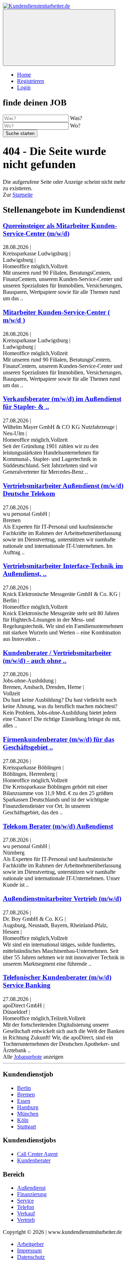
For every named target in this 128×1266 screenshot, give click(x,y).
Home (24, 75)
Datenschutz (31, 1257)
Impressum (29, 1250)
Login (24, 87)
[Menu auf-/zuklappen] (59, 37)
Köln (22, 1120)
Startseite (22, 195)
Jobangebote (28, 1057)
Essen (23, 1101)
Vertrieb (26, 1220)
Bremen (26, 1094)
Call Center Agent (37, 1154)
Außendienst (31, 1188)
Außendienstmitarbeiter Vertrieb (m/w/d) (62, 898)
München (27, 1114)
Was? (76, 118)
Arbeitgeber (30, 1244)
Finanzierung (32, 1194)
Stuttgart (26, 1127)
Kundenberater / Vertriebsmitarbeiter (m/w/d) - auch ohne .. (57, 656)
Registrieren (30, 81)
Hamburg (27, 1107)
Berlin (24, 1088)
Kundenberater (33, 1160)
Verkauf (26, 1213)
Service (25, 1201)
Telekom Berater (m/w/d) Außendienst (58, 826)
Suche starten (20, 133)
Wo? (75, 126)
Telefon (25, 1207)
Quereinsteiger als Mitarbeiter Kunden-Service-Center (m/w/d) (60, 229)
